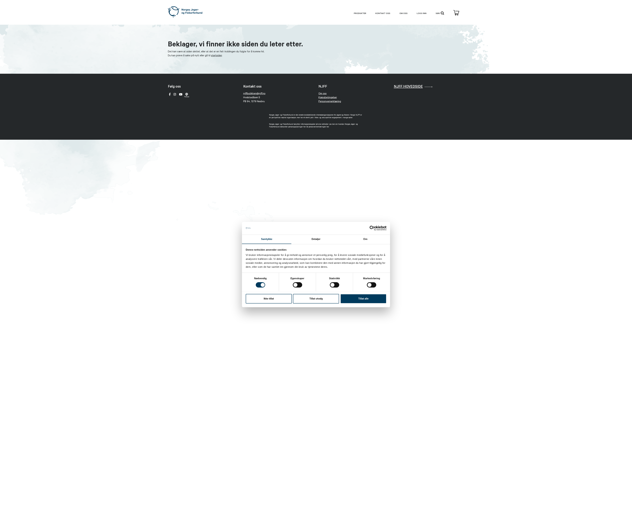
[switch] (297, 284)
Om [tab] (365, 239)
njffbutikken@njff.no (254, 93)
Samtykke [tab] (266, 239)
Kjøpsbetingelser (327, 97)
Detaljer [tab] (316, 239)
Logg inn (421, 14)
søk (438, 14)
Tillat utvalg (316, 298)
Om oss (403, 14)
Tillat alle (363, 298)
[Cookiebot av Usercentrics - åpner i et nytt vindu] (372, 228)
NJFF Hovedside (408, 87)
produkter (360, 14)
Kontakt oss (382, 14)
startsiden (216, 55)
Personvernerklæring (329, 101)
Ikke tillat (269, 298)
